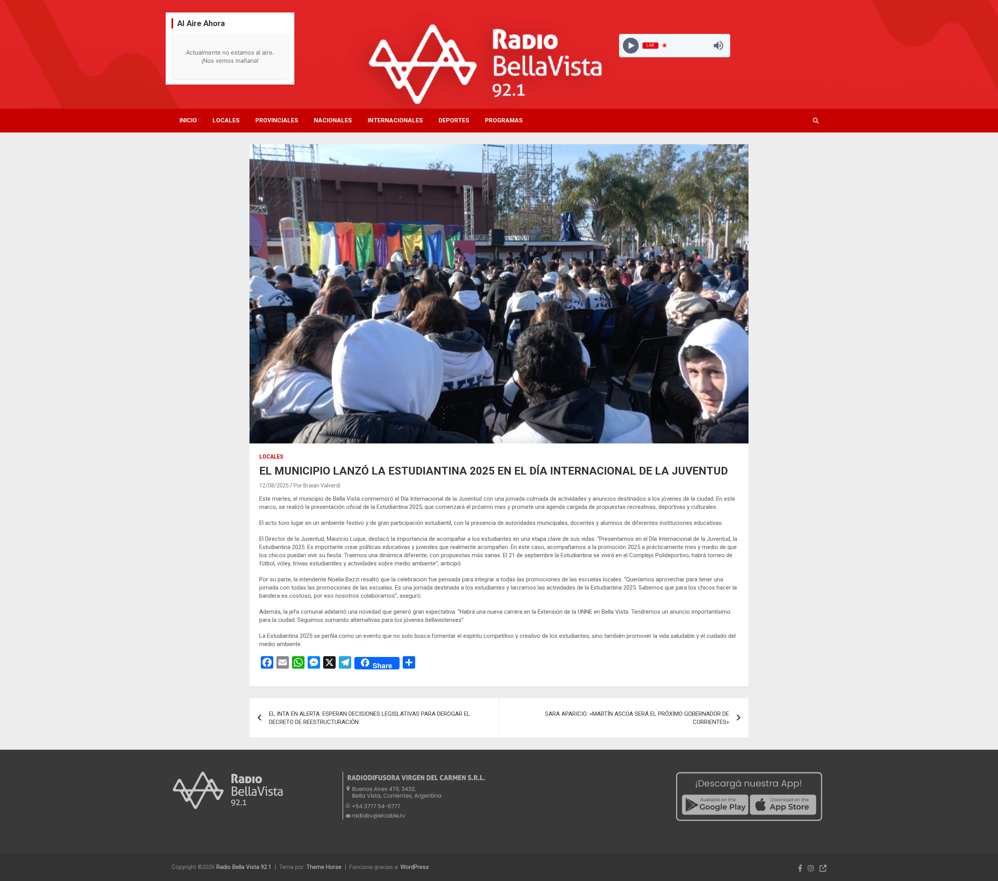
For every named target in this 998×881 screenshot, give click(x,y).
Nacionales (333, 120)
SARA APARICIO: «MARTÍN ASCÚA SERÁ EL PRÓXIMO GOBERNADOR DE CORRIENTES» (637, 718)
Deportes (454, 120)
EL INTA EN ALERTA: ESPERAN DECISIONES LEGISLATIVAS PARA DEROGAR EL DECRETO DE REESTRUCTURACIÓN (369, 718)
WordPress (414, 866)
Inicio (188, 120)
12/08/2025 (274, 485)
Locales (226, 120)
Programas (504, 120)
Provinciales (276, 120)
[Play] (631, 45)
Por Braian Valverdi (317, 485)
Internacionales (395, 120)
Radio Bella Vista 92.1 (243, 866)
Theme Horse (324, 866)
